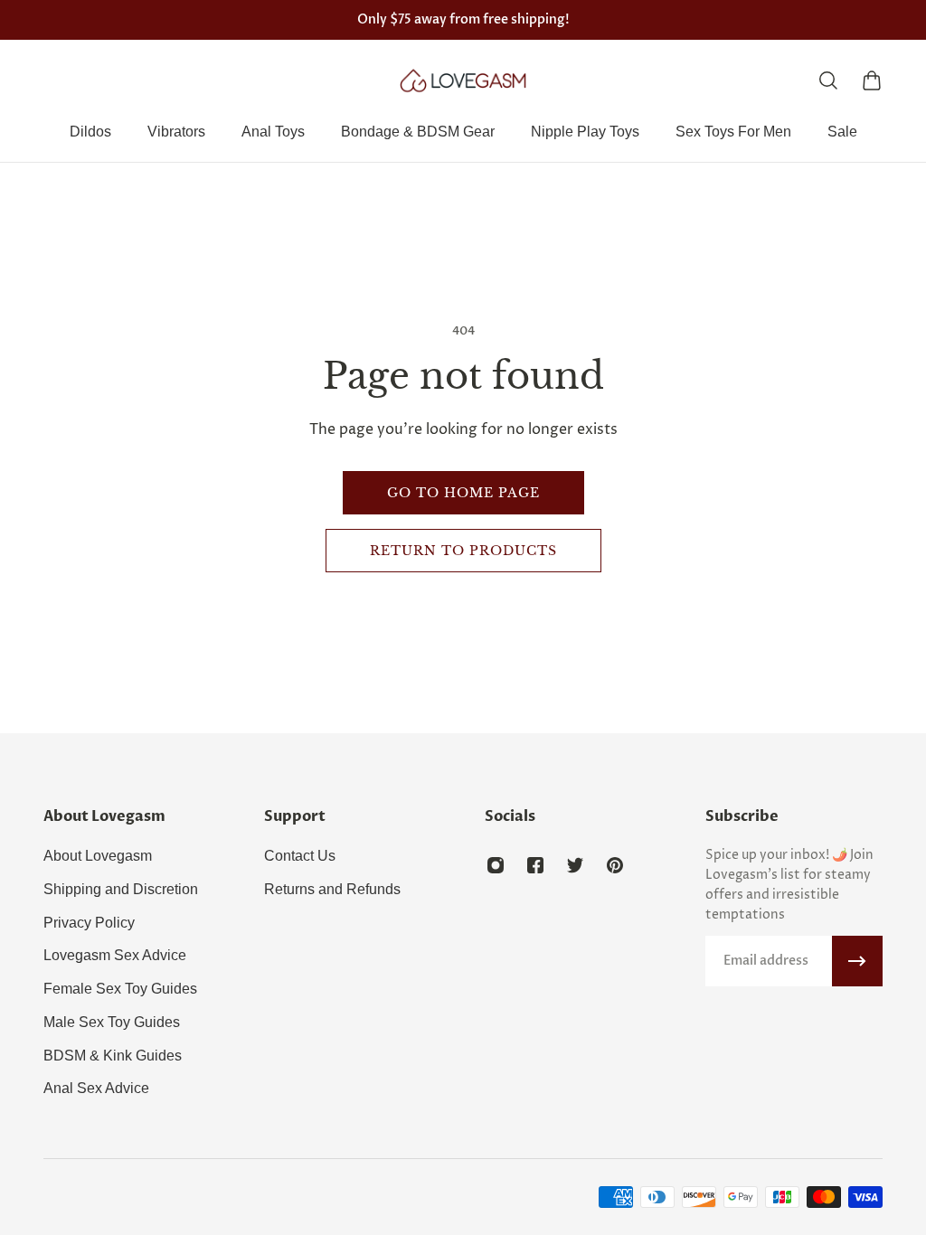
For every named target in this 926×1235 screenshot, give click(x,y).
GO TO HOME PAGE (463, 493)
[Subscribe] (857, 961)
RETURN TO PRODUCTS (463, 550)
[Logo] (463, 80)
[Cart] (871, 80)
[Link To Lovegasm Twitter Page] (575, 865)
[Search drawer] (828, 80)
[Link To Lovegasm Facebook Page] (535, 865)
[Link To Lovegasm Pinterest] (615, 865)
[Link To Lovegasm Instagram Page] (495, 865)
